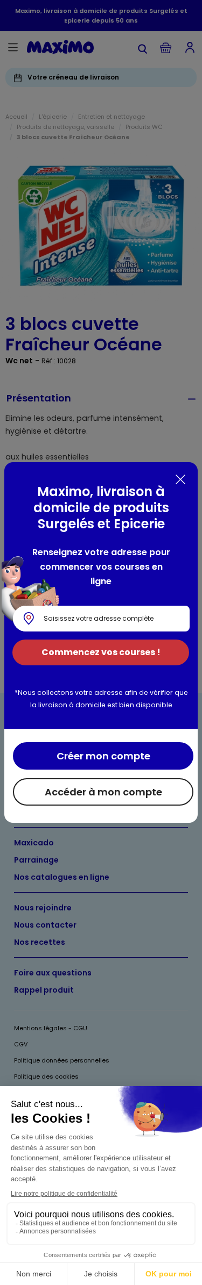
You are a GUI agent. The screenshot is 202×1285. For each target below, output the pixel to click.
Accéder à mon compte (103, 792)
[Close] (180, 479)
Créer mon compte (103, 756)
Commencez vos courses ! (101, 652)
